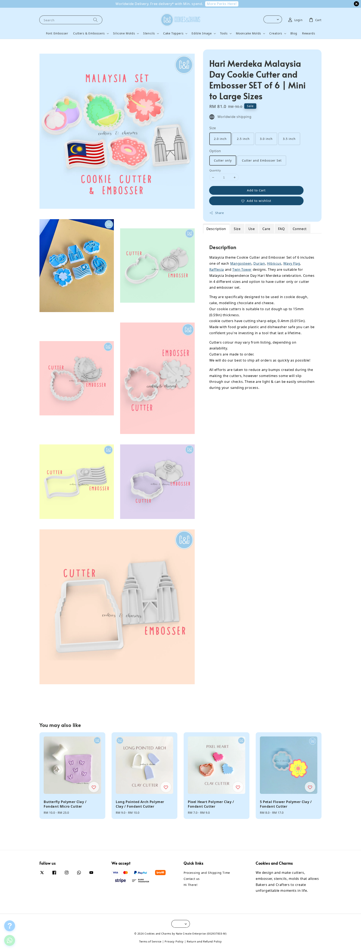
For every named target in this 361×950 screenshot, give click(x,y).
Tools (224, 33)
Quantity (215, 170)
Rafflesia (216, 269)
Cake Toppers (173, 33)
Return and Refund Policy (204, 941)
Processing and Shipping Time (207, 873)
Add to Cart (256, 190)
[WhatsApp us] (9, 940)
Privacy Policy (174, 941)
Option (215, 151)
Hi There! (190, 885)
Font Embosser (57, 33)
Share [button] (219, 213)
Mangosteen (241, 263)
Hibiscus (274, 263)
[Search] (95, 20)
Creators (275, 33)
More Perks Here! (222, 3)
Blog (293, 33)
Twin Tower (242, 269)
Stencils (149, 33)
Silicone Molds (124, 33)
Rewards (308, 33)
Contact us (192, 879)
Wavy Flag (291, 263)
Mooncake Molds (248, 33)
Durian (259, 263)
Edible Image (202, 33)
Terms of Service (150, 941)
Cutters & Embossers (89, 33)
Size (212, 128)
